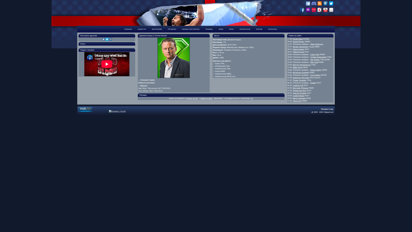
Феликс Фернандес (300, 47)
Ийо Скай (314, 62)
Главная (128, 29)
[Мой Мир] (110, 39)
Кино (221, 29)
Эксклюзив (157, 29)
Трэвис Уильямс (299, 80)
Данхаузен (297, 101)
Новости (142, 29)
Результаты (245, 29)
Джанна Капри (298, 49)
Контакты (272, 29)
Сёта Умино (315, 75)
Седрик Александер (318, 57)
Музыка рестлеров (190, 29)
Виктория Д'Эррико (300, 88)
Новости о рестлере (146, 82)
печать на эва (192, 98)
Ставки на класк (206, 98)
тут (252, 98)
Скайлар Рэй (298, 85)
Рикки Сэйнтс (315, 70)
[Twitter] (107, 39)
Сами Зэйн (314, 54)
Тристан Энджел (299, 93)
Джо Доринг (315, 60)
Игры (231, 29)
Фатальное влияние (301, 72)
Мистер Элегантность (302, 65)
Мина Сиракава (299, 98)
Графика (209, 29)
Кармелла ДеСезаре (301, 78)
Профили (172, 29)
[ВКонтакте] (103, 39)
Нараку (313, 83)
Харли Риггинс (298, 42)
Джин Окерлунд (316, 44)
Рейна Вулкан (298, 52)
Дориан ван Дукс (299, 91)
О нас (330, 109)
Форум (259, 29)
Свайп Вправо (298, 96)
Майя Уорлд (297, 67)
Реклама (324, 109)
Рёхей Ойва (298, 39)
